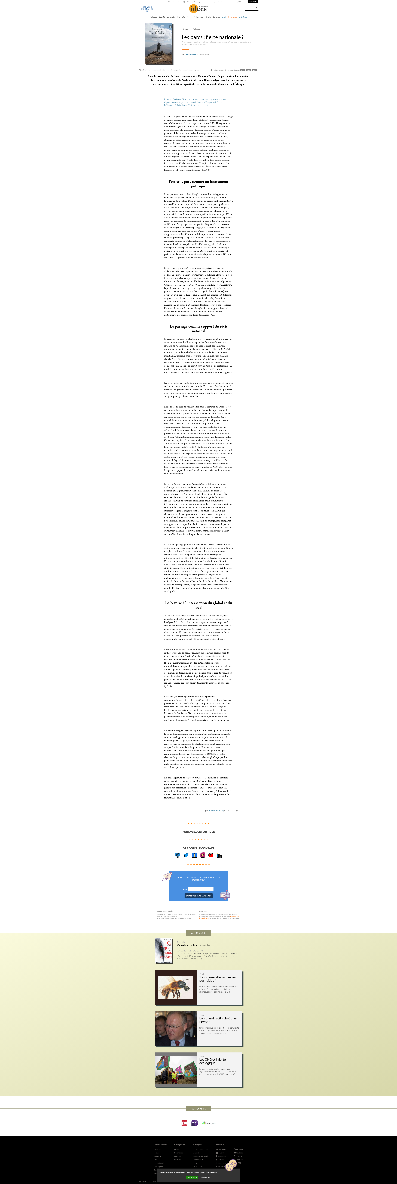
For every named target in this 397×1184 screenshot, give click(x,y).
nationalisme (145, 70)
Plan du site (197, 1166)
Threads (220, 1159)
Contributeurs (198, 1159)
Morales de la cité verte (193, 945)
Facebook (239, 1149)
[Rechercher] (256, 8)
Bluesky (221, 1153)
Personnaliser (205, 1177)
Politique (153, 17)
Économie (171, 17)
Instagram (221, 1163)
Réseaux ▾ (242, 2)
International (187, 17)
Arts (178, 17)
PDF (242, 70)
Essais (224, 17)
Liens (195, 1163)
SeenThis (239, 1159)
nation (164, 70)
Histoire (208, 17)
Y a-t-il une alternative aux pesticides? (218, 979)
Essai (202, 974)
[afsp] (194, 1123)
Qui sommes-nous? (205, 2)
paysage (196, 70)
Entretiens (243, 17)
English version (218, 70)
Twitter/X (221, 1166)
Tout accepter (192, 1177)
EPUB (248, 70)
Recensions (232, 17)
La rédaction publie (190, 2)
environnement (156, 70)
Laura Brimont (190, 54)
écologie (170, 70)
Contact (196, 1153)
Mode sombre (232, 2)
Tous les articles (219, 2)
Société (162, 17)
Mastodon (221, 1156)
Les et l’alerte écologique (212, 1061)
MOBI (254, 70)
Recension (187, 29)
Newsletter (222, 1149)
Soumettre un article (175, 2)
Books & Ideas (253, 2)
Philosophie (198, 17)
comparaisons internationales (183, 70)
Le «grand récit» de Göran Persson (218, 1020)
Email (185, 889)
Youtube (239, 1153)
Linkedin (238, 1156)
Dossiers (177, 1159)
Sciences (216, 17)
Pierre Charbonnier (185, 951)
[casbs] (184, 1123)
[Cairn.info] (208, 1122)
